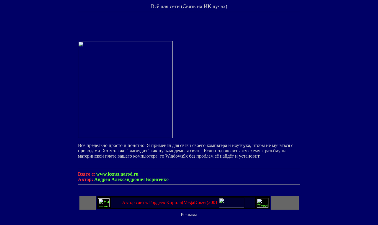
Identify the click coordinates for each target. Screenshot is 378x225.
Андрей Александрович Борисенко (131, 179)
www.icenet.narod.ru (117, 174)
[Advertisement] (189, 27)
